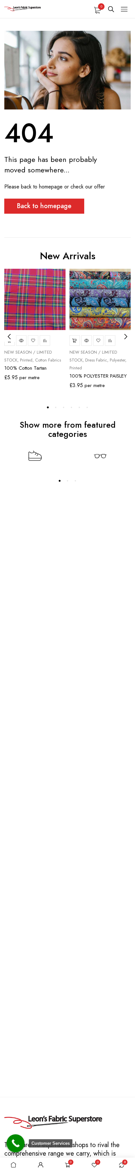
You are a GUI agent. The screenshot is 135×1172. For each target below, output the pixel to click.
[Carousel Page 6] (87, 407)
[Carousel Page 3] (63, 407)
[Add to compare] (45, 340)
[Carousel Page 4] (71, 407)
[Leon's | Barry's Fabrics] (53, 1123)
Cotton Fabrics (48, 360)
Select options (74, 340)
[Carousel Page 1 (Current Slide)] (48, 407)
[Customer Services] (16, 1143)
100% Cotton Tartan (25, 368)
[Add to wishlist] (33, 340)
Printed (26, 360)
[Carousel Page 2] (55, 407)
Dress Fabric (96, 360)
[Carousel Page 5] (79, 407)
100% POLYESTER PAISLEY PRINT (98, 378)
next (125, 336)
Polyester (117, 360)
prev (9, 336)
